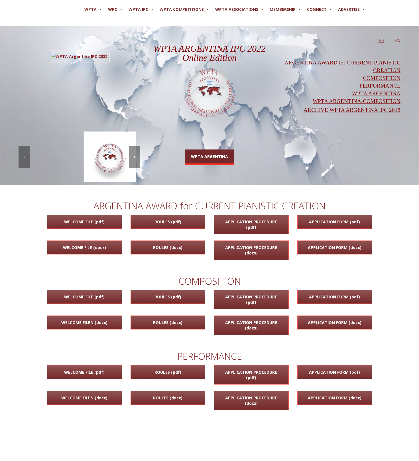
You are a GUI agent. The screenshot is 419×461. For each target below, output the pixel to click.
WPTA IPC (138, 9)
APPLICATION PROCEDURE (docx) (251, 250)
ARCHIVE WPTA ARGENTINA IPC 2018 (352, 110)
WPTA (90, 9)
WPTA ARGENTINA (209, 156)
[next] (134, 157)
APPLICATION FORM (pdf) (334, 222)
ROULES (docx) (167, 247)
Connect (317, 9)
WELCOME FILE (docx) (84, 247)
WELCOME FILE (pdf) (84, 222)
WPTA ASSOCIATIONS (236, 9)
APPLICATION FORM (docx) (334, 247)
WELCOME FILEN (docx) (84, 322)
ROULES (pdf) (167, 222)
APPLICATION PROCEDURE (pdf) (251, 224)
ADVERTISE (349, 9)
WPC (112, 9)
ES (381, 40)
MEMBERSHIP (283, 9)
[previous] (24, 157)
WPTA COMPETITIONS (182, 9)
